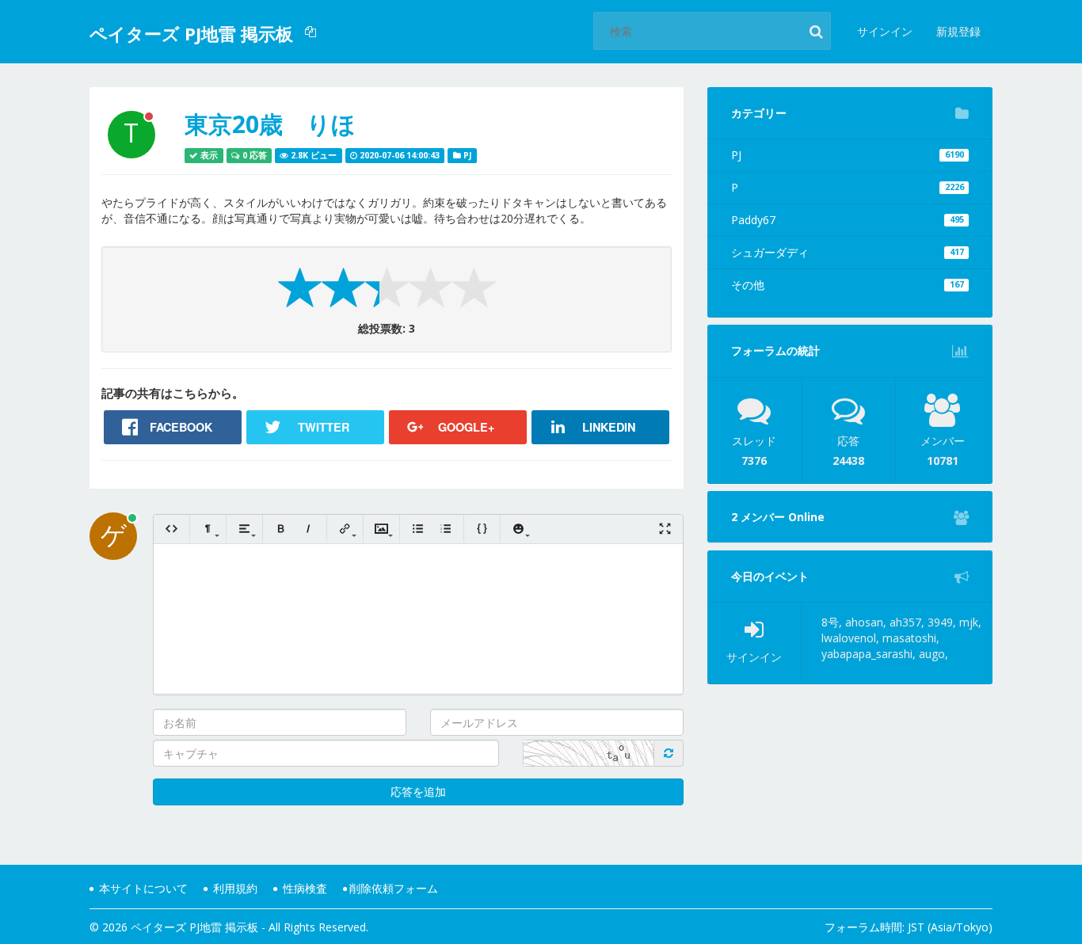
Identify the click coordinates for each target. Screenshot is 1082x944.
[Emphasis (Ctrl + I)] (308, 528)
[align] (244, 528)
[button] (312, 31)
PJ (847, 154)
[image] (381, 528)
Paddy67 (847, 219)
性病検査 (303, 888)
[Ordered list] (445, 528)
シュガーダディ (847, 252)
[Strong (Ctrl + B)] (281, 528)
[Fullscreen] (665, 528)
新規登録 (958, 31)
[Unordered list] (418, 528)
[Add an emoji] (518, 528)
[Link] (345, 528)
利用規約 (233, 888)
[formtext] (208, 528)
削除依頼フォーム (393, 888)
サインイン (884, 31)
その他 (847, 284)
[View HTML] (171, 528)
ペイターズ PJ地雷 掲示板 (191, 33)
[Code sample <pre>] (482, 528)
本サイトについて (142, 888)
